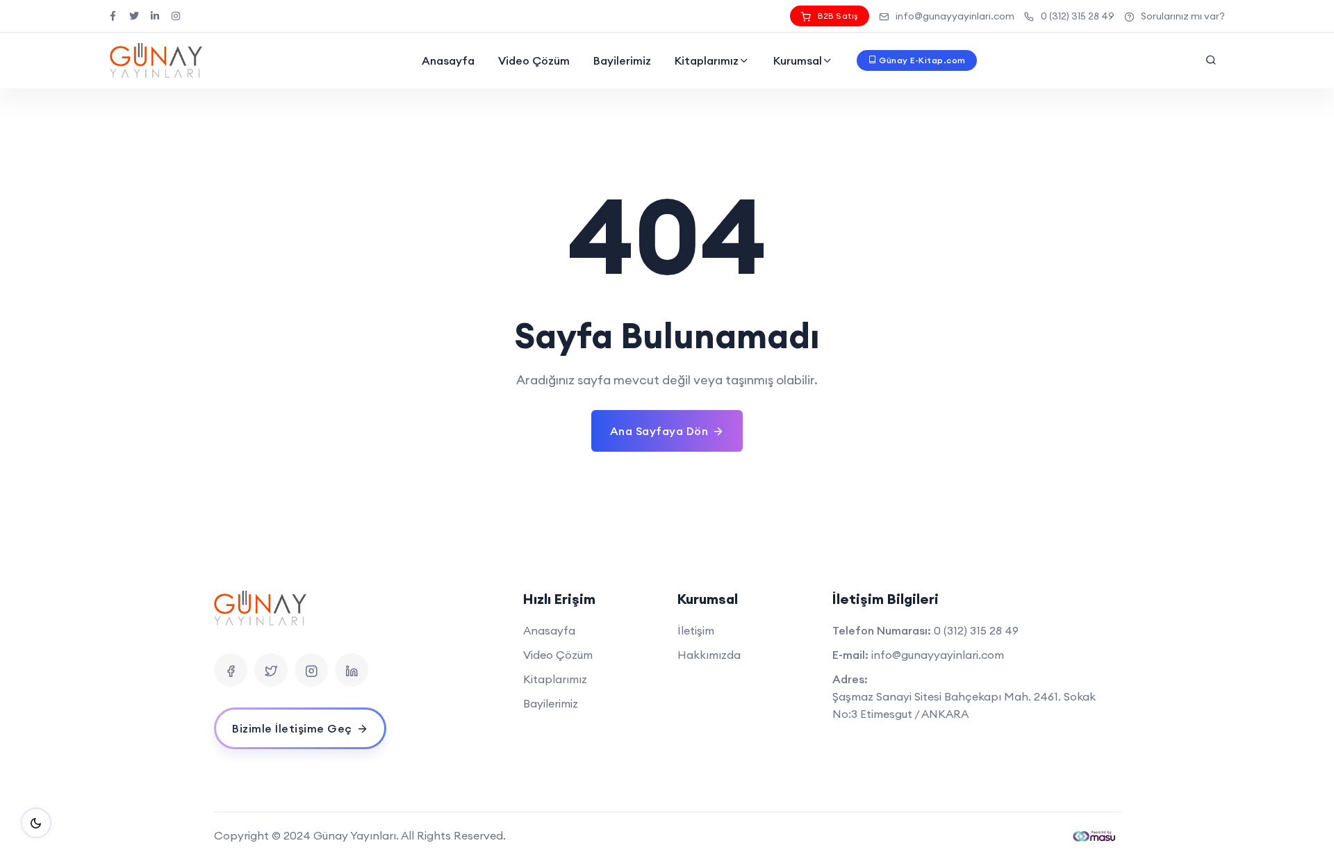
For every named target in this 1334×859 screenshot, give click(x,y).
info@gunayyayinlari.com (955, 16)
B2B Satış (838, 15)
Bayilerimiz (622, 60)
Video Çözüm (534, 60)
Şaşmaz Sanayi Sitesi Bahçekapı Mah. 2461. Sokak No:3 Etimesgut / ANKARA (964, 705)
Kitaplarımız (707, 60)
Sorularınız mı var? (1183, 16)
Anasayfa (448, 60)
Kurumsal (797, 60)
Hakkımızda (709, 655)
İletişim (695, 630)
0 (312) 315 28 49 (1077, 16)
